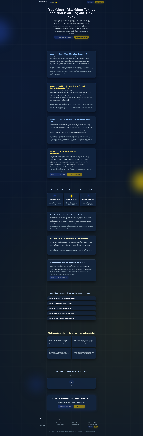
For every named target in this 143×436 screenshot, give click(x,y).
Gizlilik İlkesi (74, 422)
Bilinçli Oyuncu (75, 425)
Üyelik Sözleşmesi (75, 424)
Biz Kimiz (73, 421)
